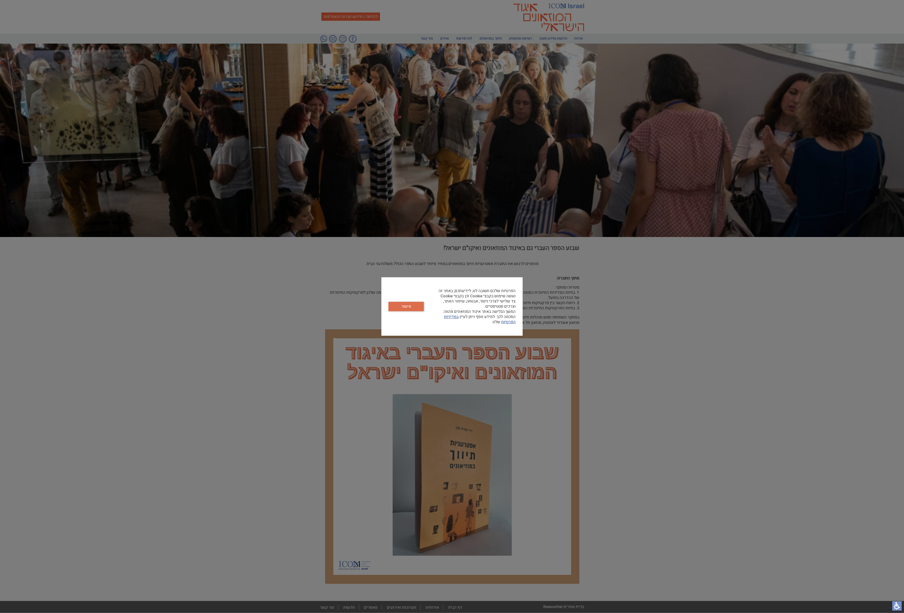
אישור (406, 306)
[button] (897, 606)
